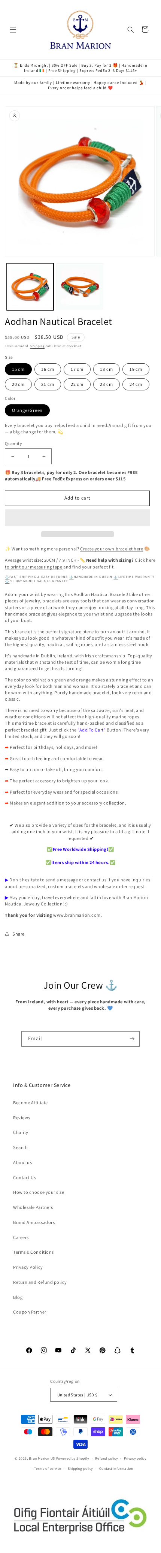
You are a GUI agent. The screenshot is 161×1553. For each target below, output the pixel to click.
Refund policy (106, 1458)
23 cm (106, 384)
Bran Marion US (42, 1458)
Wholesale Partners (33, 1207)
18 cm (106, 369)
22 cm (77, 384)
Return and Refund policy (40, 1282)
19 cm (136, 369)
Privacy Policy (28, 1267)
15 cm (18, 369)
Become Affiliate (30, 1102)
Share (18, 934)
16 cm (47, 369)
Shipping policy (80, 1468)
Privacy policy (135, 1458)
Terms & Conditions (33, 1252)
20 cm (18, 384)
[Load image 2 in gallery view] (80, 286)
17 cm (77, 369)
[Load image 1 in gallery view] (30, 286)
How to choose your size (38, 1192)
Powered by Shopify (72, 1458)
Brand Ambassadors (34, 1222)
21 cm (47, 384)
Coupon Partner (29, 1312)
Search (20, 1147)
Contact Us (24, 1177)
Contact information (116, 1468)
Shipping (37, 346)
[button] (77, 517)
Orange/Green (27, 410)
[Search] (131, 29)
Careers (21, 1237)
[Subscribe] (132, 1039)
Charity (20, 1132)
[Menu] (13, 29)
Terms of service (47, 1468)
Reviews (21, 1117)
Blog (17, 1297)
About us (22, 1162)
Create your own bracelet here (111, 549)
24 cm (136, 384)
